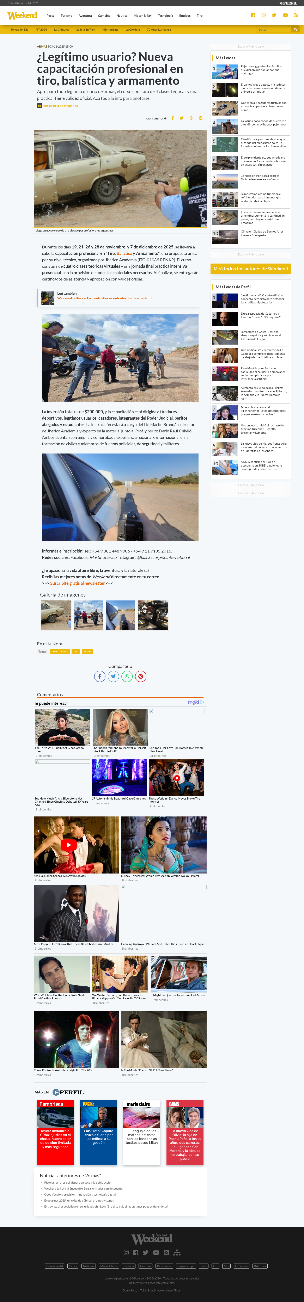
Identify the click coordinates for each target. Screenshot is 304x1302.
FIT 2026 (41, 29)
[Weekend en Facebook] (135, 1252)
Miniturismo (110, 29)
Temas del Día (19, 29)
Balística (124, 253)
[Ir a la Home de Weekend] (152, 1239)
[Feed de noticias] (166, 1252)
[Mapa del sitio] (177, 1252)
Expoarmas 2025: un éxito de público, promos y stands (79, 1200)
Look (203, 1266)
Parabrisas (164, 1266)
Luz (215, 1266)
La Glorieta (133, 29)
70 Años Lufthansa (159, 29)
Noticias (88, 1266)
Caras (73, 1266)
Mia (226, 1266)
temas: (42, 651)
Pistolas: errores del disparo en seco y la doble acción (78, 1182)
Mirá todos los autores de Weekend (251, 268)
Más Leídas (225, 57)
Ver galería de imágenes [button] (60, 105)
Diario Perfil (54, 1266)
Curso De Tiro (60, 651)
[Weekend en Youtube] (156, 1252)
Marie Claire (108, 1266)
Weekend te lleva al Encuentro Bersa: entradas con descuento (102, 298)
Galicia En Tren (85, 29)
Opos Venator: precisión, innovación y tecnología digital (80, 1194)
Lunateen (241, 1266)
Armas (87, 651)
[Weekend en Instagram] (126, 1252)
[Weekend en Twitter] (145, 1252)
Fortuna (128, 1266)
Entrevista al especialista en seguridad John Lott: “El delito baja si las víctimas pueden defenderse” (106, 1206)
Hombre (145, 1266)
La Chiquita (61, 29)
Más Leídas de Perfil (233, 286)
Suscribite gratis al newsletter (77, 583)
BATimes (260, 1266)
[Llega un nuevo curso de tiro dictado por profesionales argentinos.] (56, 615)
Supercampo (186, 1266)
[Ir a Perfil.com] (288, 3)
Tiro (76, 651)
